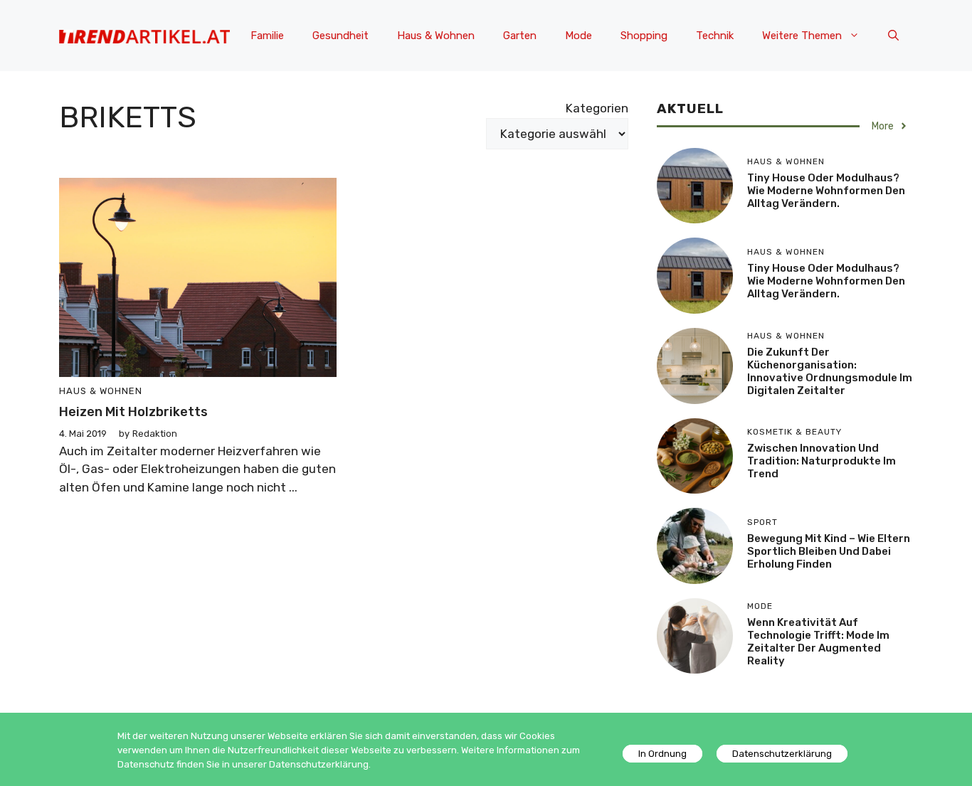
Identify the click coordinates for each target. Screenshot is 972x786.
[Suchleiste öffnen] (893, 35)
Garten (520, 35)
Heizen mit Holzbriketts (133, 412)
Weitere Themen (802, 35)
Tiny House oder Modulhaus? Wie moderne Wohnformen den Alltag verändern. (826, 190)
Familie (267, 35)
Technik (715, 35)
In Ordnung (662, 753)
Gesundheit (340, 35)
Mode (578, 35)
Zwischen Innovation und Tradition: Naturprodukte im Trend (821, 461)
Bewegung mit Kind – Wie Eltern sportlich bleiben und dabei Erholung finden (828, 551)
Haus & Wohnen (436, 35)
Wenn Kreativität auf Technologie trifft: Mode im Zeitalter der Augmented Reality (818, 641)
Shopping (643, 35)
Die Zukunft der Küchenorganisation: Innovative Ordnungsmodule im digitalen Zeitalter (829, 371)
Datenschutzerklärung (782, 753)
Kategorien (597, 108)
